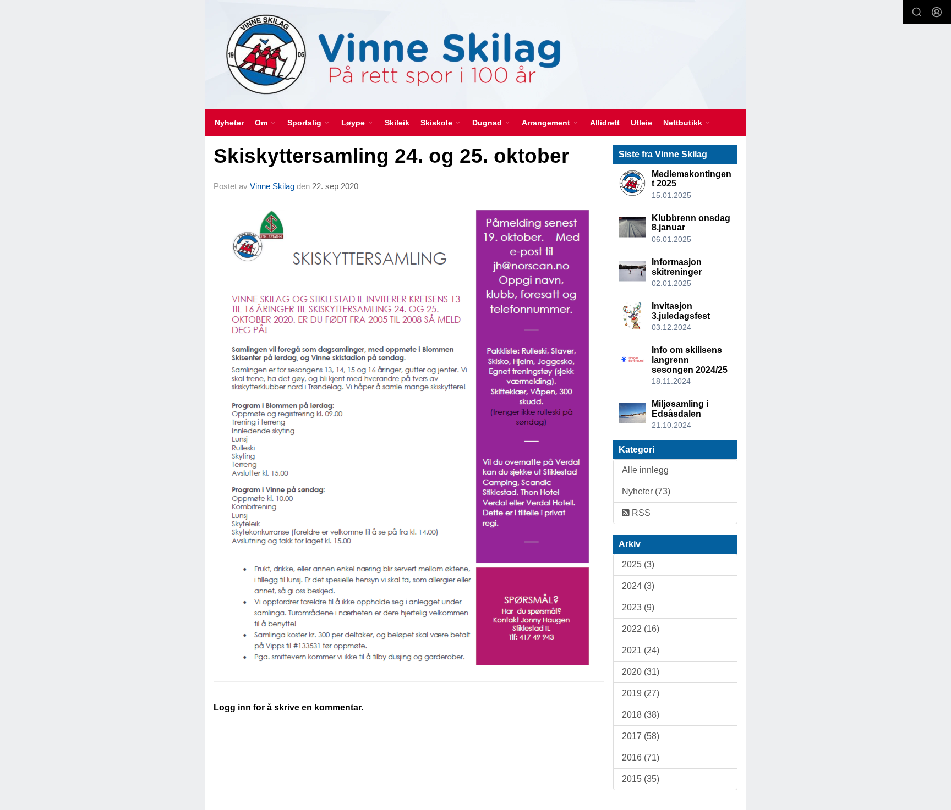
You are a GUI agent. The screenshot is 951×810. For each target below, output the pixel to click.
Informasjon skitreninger (677, 267)
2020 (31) (640, 671)
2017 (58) (640, 736)
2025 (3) (638, 564)
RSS (640, 512)
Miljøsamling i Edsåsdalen (680, 408)
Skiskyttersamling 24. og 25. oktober (391, 156)
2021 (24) (640, 650)
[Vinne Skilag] (475, 54)
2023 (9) (638, 607)
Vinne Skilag (272, 186)
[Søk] (917, 12)
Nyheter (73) (646, 491)
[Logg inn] (937, 12)
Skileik (397, 122)
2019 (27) (640, 693)
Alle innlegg (645, 470)
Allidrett (605, 122)
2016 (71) (640, 757)
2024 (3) (638, 586)
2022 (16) (640, 628)
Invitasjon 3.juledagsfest (681, 311)
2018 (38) (640, 714)
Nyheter (229, 122)
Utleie (641, 122)
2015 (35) (640, 779)
